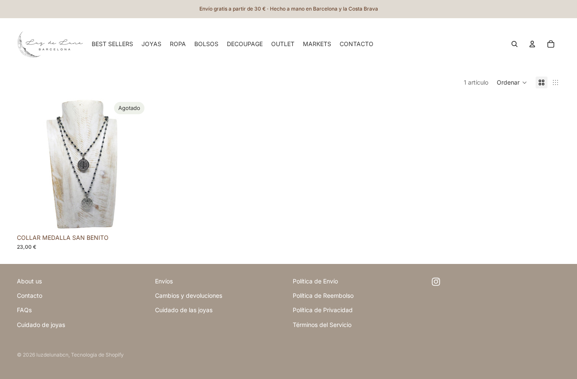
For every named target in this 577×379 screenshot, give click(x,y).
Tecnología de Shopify (97, 355)
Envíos (164, 281)
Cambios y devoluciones (188, 295)
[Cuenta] (532, 44)
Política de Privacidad (323, 309)
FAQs (24, 309)
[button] (512, 82)
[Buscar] (514, 44)
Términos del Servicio (322, 324)
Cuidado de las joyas (183, 309)
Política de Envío (315, 281)
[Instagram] (436, 282)
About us (29, 281)
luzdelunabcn (52, 355)
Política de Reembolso (323, 295)
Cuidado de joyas (41, 324)
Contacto (29, 295)
